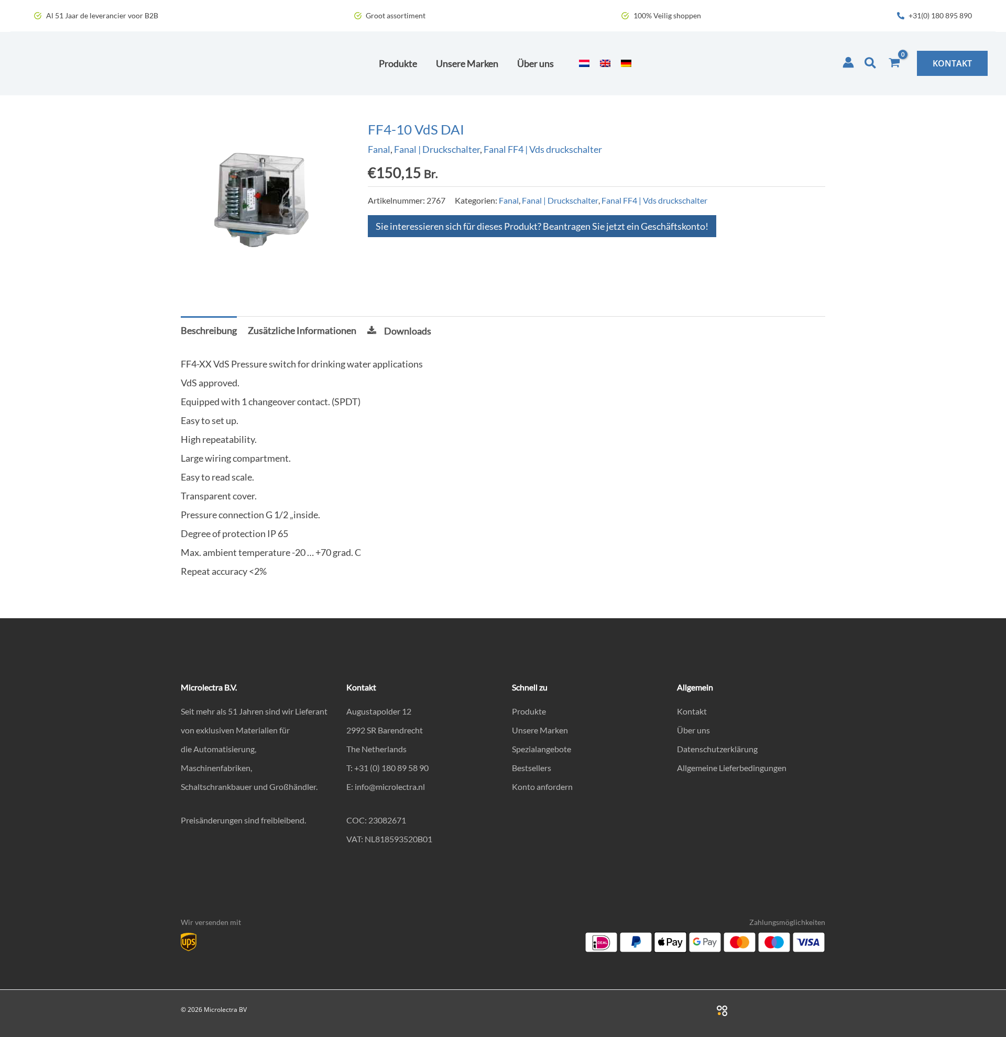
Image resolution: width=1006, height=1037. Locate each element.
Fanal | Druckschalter (437, 149)
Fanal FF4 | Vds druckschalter (543, 149)
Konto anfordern (542, 786)
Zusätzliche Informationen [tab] (302, 330)
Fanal (379, 149)
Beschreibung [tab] (209, 330)
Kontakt (692, 711)
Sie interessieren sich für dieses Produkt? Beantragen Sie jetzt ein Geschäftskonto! (542, 226)
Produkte (529, 711)
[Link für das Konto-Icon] (848, 62)
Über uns (693, 730)
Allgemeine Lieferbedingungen (731, 768)
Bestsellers (531, 768)
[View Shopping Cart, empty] (894, 63)
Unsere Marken (540, 730)
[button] (871, 63)
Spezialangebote (541, 749)
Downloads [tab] (407, 331)
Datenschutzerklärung (717, 749)
